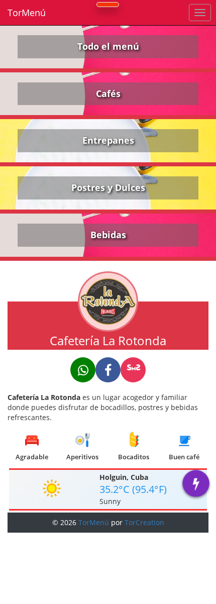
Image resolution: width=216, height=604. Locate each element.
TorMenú (27, 13)
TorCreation (144, 522)
